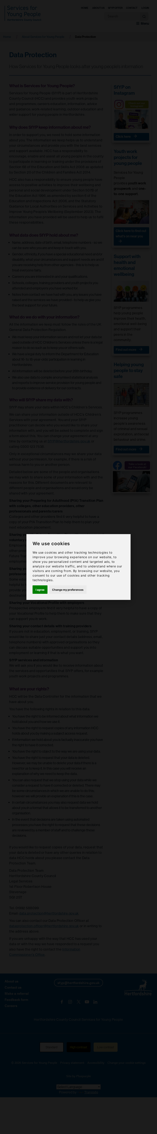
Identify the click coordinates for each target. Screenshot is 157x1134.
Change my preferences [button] (67, 589)
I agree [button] (40, 589)
